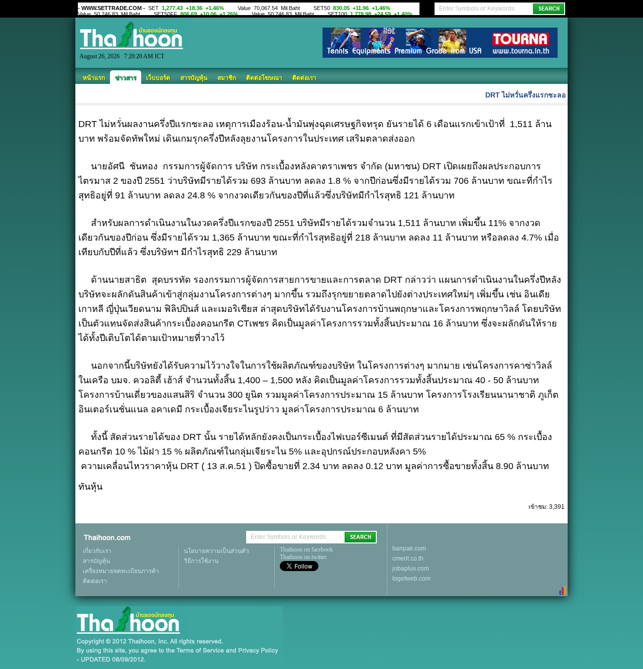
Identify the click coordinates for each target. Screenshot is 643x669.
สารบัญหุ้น (193, 77)
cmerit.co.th (407, 558)
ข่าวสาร (125, 77)
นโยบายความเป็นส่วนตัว (216, 550)
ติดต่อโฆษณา (264, 77)
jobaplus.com (410, 568)
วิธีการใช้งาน (201, 561)
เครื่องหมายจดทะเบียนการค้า (121, 571)
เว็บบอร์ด (158, 77)
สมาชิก (227, 77)
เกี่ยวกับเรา (97, 550)
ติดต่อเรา (304, 77)
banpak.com (409, 548)
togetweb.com (411, 578)
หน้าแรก (94, 77)
